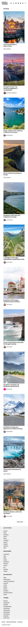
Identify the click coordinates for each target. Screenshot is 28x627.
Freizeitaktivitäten (7, 606)
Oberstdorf (5, 590)
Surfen (4, 532)
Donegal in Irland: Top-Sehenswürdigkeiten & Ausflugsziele (10, 88)
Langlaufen (6, 540)
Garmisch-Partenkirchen (8, 581)
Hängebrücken (6, 610)
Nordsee (5, 588)
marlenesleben (9, 135)
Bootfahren (6, 534)
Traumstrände (6, 614)
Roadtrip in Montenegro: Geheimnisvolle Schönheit (11, 301)
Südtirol (5, 594)
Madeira (5, 586)
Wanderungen (6, 608)
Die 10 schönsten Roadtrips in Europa (12, 174)
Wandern (5, 530)
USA (4, 567)
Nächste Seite (21, 521)
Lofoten (5, 585)
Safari (4, 547)
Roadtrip (5, 542)
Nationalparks (6, 612)
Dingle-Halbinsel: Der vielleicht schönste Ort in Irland (13, 131)
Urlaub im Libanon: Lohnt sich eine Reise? (12, 512)
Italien (4, 557)
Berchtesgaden (6, 579)
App (11, 3)
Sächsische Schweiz (7, 592)
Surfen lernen (6, 617)
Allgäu (4, 577)
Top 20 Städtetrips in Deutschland (10, 45)
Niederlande (6, 561)
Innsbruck (5, 583)
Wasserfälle (6, 615)
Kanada (5, 559)
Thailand (5, 571)
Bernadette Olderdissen (11, 92)
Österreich (5, 563)
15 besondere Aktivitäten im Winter (12, 470)
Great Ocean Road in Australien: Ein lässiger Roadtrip (13, 343)
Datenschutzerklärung (11, 621)
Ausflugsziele (6, 602)
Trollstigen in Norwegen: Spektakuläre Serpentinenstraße (13, 258)
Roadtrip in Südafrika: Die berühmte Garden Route (11, 385)
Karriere (3, 621)
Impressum (19, 621)
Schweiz (5, 565)
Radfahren (5, 546)
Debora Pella (9, 389)
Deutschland (6, 554)
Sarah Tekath (9, 262)
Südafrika (5, 569)
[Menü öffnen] (25, 3)
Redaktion (8, 48)
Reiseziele (5, 604)
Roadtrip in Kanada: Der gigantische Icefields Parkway (12, 428)
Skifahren (5, 544)
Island (4, 556)
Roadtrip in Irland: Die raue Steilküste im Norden (11, 216)
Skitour (5, 538)
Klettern (5, 536)
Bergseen (5, 600)
